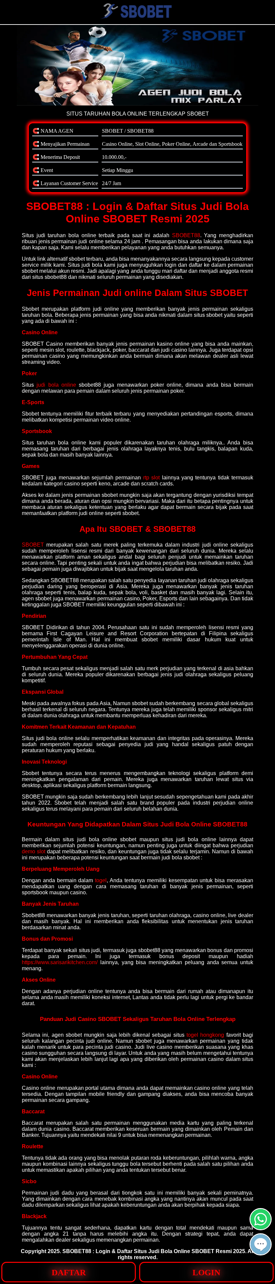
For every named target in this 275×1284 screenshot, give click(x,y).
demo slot (33, 851)
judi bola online (56, 385)
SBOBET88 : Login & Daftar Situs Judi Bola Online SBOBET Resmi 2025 (153, 1251)
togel (101, 880)
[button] (261, 1244)
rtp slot (151, 477)
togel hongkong (205, 1035)
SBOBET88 (186, 235)
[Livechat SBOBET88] (261, 1252)
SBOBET (33, 545)
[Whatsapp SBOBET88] (261, 1227)
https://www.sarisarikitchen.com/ (60, 962)
